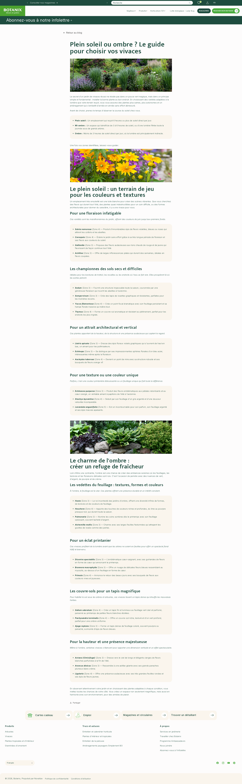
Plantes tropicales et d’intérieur (19, 741)
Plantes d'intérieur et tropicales (97, 736)
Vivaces (8, 736)
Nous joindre (166, 745)
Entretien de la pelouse (93, 741)
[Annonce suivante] (107, 2)
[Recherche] (190, 3)
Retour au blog (74, 32)
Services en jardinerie (170, 731)
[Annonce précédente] (27, 2)
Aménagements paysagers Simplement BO (103, 745)
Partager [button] (76, 703)
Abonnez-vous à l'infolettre (173, 750)
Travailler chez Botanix (170, 736)
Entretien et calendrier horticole (97, 731)
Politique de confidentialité (57, 779)
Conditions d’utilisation (81, 779)
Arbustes (9, 731)
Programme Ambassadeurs (172, 741)
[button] (132, 11)
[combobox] (152, 3)
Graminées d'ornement (16, 745)
